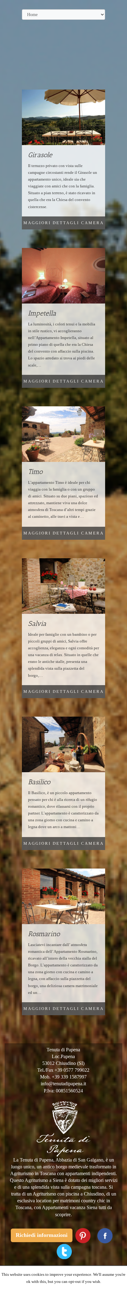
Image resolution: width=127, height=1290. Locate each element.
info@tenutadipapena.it (63, 1083)
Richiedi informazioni (42, 1235)
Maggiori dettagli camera (63, 222)
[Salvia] (63, 588)
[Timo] (63, 436)
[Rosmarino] (63, 899)
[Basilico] (63, 747)
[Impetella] (63, 278)
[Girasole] (63, 120)
